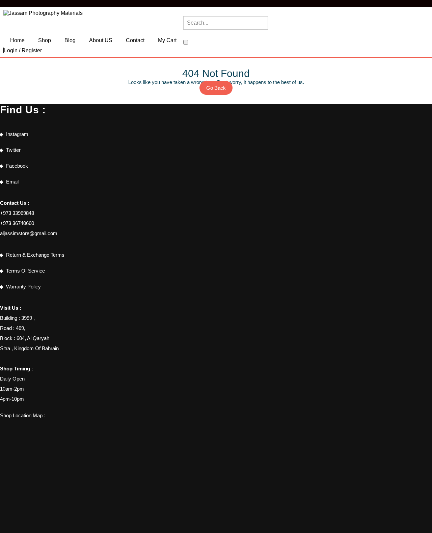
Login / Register (23, 50)
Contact (135, 40)
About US (100, 40)
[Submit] (185, 42)
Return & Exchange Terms (35, 255)
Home (17, 40)
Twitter (13, 150)
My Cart (167, 40)
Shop (44, 40)
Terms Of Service (25, 271)
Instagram (17, 134)
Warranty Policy (23, 286)
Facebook (17, 166)
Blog (70, 40)
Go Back (219, 90)
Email (12, 182)
